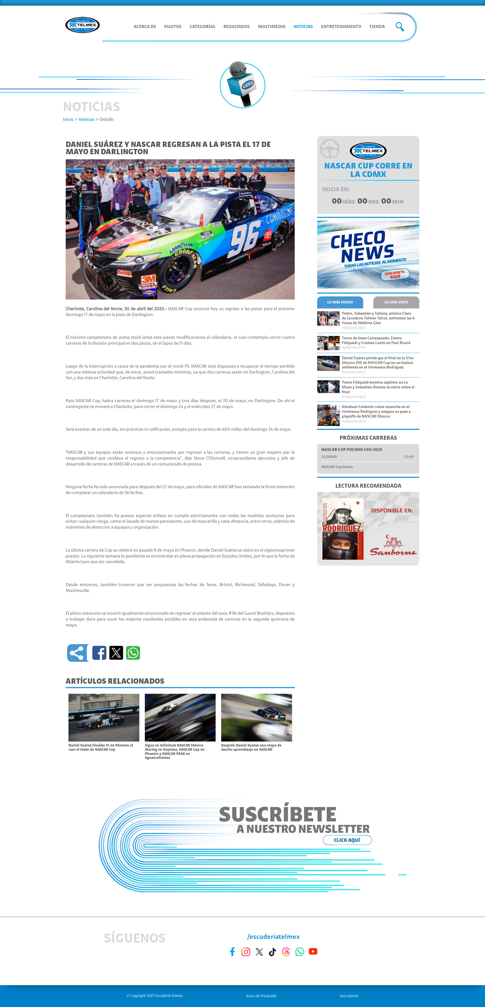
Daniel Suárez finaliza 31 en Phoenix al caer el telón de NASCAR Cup (100, 748)
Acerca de (145, 27)
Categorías (202, 27)
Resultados (236, 27)
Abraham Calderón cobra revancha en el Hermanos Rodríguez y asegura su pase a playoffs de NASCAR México (376, 412)
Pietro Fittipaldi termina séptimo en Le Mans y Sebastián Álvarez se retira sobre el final (378, 387)
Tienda (377, 27)
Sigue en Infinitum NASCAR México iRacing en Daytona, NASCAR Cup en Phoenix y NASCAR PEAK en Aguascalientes (175, 752)
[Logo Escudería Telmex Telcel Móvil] (82, 25)
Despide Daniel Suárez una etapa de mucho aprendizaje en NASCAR (251, 748)
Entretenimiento (341, 27)
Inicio (68, 119)
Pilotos (173, 27)
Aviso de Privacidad (261, 996)
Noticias (303, 27)
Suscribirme (349, 996)
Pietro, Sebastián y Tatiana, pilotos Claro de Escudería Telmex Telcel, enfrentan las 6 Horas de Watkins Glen (378, 318)
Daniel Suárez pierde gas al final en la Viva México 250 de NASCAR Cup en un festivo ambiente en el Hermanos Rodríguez (377, 363)
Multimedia (271, 27)
